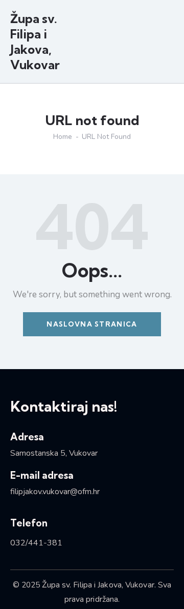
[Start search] (166, 43)
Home (62, 136)
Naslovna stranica (92, 324)
